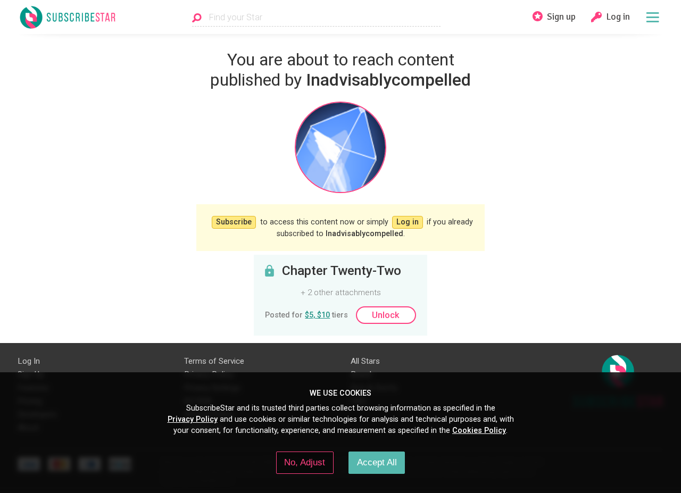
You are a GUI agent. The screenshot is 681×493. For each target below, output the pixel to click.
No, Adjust (304, 462)
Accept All (377, 462)
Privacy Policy (193, 419)
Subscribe (234, 222)
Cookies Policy (479, 430)
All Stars (365, 361)
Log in (407, 222)
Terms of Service (214, 361)
